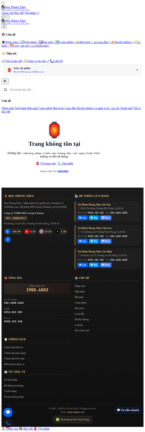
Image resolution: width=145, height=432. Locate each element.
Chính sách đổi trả (13, 347)
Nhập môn (11, 42)
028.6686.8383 (118, 212)
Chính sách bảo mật (14, 358)
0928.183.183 (96, 236)
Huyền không (122, 42)
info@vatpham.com (75, 412)
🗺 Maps (106, 217)
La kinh (98, 108)
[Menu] (3, 3)
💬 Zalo (82, 218)
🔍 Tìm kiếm (65, 163)
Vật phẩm (41, 428)
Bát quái (47, 42)
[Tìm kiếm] (8, 17)
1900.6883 (63, 171)
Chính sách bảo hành (15, 353)
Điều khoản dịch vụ (14, 364)
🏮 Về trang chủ (46, 163)
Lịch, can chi (20, 45)
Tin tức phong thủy (14, 396)
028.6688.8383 (14, 302)
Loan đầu (101, 42)
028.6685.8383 (118, 259)
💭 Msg (93, 218)
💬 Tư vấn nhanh (128, 410)
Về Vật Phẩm (10, 379)
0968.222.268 (13, 321)
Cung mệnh (65, 42)
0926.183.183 (96, 212)
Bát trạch (84, 42)
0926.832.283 (13, 312)
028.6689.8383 (118, 236)
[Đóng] (5, 81)
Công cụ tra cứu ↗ (36, 61)
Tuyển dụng (10, 391)
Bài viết (19, 13)
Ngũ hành (29, 42)
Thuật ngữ (40, 45)
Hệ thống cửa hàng (13, 385)
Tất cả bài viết (12, 61)
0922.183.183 (96, 259)
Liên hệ (56, 61)
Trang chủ (8, 13)
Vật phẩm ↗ (31, 13)
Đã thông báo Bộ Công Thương (72, 419)
